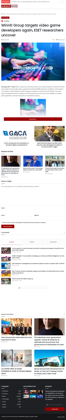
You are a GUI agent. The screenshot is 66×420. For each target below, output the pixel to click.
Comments (53, 242)
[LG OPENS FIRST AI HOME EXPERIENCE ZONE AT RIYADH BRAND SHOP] (16, 358)
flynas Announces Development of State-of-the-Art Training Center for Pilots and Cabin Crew (49, 371)
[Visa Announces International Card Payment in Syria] (16, 326)
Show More (32, 119)
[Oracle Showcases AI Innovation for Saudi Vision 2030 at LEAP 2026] (55, 161)
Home (4, 14)
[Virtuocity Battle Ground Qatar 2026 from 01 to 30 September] (26, 392)
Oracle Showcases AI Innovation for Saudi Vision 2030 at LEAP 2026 (54, 169)
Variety (4, 404)
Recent (32, 242)
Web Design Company (28, 416)
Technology (10, 14)
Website (36, 215)
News (3, 396)
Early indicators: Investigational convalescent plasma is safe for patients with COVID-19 (38, 263)
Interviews (5, 391)
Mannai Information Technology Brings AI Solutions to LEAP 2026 (33, 169)
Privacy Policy (61, 417)
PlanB (36, 416)
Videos (4, 407)
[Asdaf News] (9, 6)
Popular (11, 242)
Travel (4, 401)
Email (3, 215)
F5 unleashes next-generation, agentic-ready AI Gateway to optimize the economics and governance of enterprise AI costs (10, 171)
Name (3, 208)
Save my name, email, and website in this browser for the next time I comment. (24, 222)
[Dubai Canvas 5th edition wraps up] (6, 281)
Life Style (5, 393)
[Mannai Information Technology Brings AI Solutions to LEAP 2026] (33, 161)
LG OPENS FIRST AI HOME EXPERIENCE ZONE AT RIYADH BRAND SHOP (30, 1)
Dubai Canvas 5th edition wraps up (22, 279)
